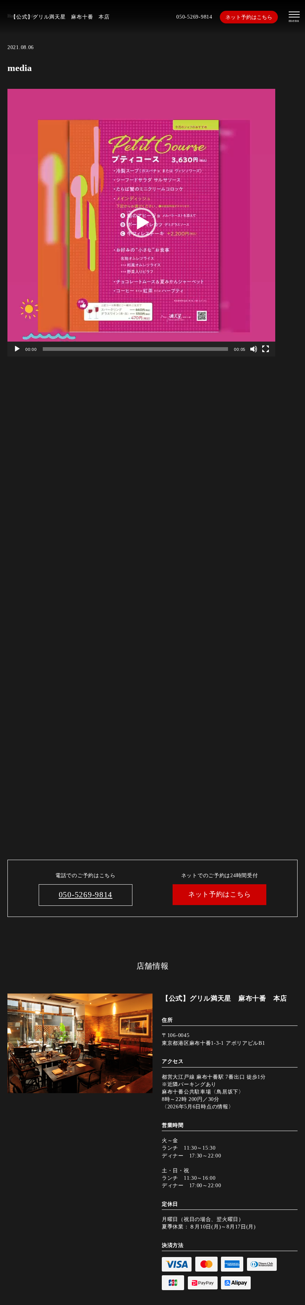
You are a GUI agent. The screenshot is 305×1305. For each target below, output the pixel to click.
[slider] (135, 349)
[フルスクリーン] (265, 349)
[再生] (17, 349)
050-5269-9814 (194, 17)
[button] (141, 223)
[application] (141, 222)
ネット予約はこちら (248, 17)
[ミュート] (253, 349)
